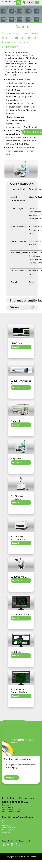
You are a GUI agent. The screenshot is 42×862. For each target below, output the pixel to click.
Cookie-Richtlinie (8, 828)
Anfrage (10, 777)
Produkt (15, 347)
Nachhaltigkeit (7, 830)
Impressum (6, 823)
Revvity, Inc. (6, 832)
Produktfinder (34, 132)
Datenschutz (7, 825)
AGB (3, 821)
